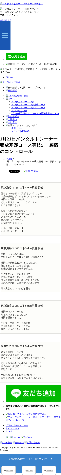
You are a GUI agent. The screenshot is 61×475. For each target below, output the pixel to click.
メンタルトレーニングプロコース (28, 107)
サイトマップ (12, 428)
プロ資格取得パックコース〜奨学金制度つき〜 (35, 113)
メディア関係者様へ (21, 131)
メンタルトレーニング (22, 101)
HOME (9, 159)
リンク (9, 431)
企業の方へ (17, 128)
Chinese (9, 77)
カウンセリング (19, 110)
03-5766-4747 (6, 20)
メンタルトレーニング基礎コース (28, 104)
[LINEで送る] (31, 171)
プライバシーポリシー (17, 425)
